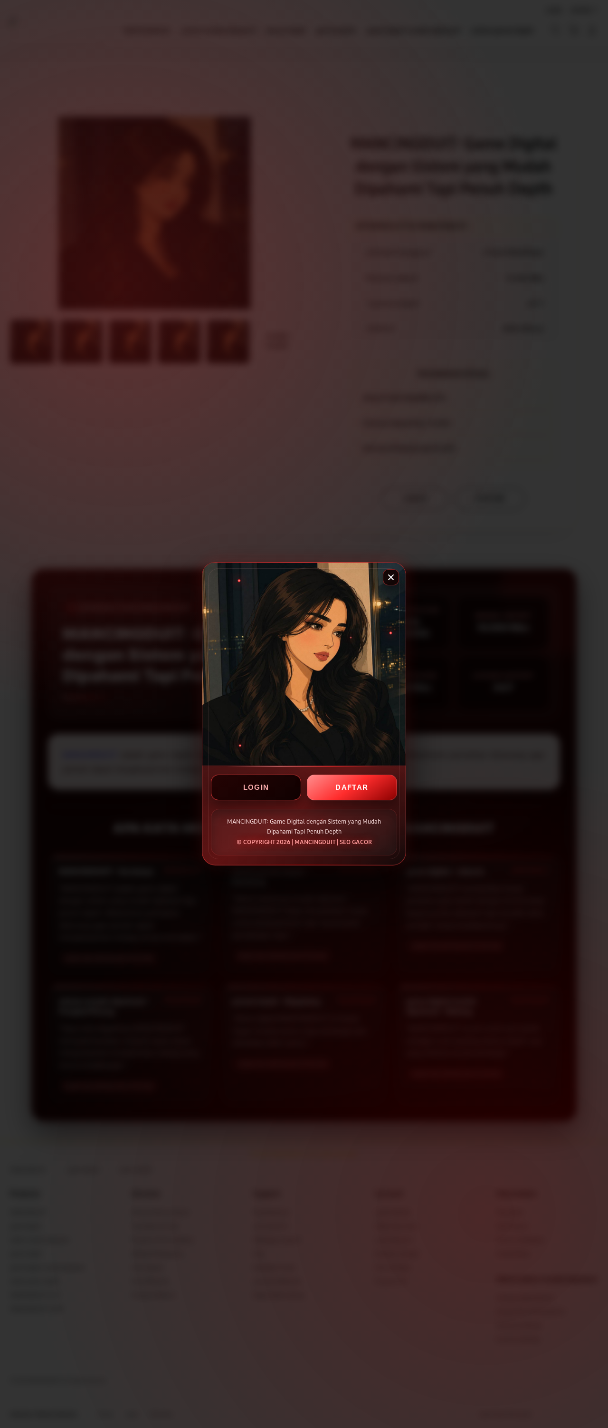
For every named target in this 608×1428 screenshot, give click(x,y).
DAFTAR (351, 788)
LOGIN (256, 788)
